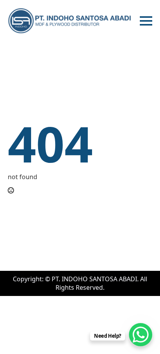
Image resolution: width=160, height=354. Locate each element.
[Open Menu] (146, 21)
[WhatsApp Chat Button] (140, 334)
